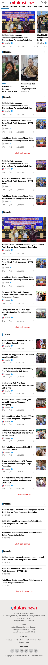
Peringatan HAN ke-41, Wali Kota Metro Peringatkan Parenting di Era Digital (16, 312)
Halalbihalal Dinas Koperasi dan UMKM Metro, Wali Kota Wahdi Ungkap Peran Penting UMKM (18, 433)
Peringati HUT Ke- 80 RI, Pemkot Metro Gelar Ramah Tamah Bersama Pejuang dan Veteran (17, 294)
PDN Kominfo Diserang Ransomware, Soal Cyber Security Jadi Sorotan (17, 370)
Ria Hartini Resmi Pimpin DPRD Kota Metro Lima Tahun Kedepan (17, 341)
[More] (34, 47)
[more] (44, 97)
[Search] (42, 2)
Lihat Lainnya (22, 494)
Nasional (7, 52)
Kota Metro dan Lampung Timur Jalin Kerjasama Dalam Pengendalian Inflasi (18, 139)
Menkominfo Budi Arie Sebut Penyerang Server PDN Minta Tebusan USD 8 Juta (18, 385)
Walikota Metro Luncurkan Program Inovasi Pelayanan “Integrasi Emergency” (16, 402)
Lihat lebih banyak (22, 153)
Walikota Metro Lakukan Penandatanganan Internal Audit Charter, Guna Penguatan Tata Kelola (17, 37)
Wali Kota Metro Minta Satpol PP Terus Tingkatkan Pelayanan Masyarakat (18, 417)
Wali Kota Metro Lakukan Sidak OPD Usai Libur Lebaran (17, 448)
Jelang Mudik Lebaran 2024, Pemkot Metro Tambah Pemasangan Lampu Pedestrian (17, 463)
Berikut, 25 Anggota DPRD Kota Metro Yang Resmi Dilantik (18, 355)
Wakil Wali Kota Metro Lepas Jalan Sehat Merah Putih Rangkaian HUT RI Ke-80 (17, 123)
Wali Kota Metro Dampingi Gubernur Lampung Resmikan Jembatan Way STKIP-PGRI (17, 480)
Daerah (7, 97)
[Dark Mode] (45, 2)
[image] (41, 107)
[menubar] (3, 2)
